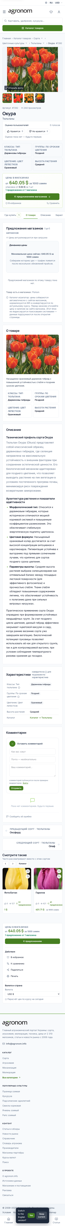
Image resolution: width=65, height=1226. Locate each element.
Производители (10, 1148)
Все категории (10, 1077)
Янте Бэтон (10, 892)
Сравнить (54, 203)
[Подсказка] (19, 687)
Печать (14, 976)
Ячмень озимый (10, 1110)
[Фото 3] (29, 98)
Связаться (7, 1195)
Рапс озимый (9, 1115)
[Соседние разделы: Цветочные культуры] (26, 43)
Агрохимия (8, 1063)
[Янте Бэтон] (17, 878)
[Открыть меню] (4, 11)
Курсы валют (9, 1157)
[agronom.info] (20, 11)
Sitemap (52, 1212)
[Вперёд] (13, 864)
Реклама (6, 1190)
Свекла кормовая (11, 1105)
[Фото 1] (7, 98)
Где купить (12, 215)
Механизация (9, 1067)
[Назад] (5, 864)
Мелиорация (8, 1072)
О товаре (31, 215)
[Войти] (59, 11)
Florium (35, 292)
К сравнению (17, 963)
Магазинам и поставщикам (16, 1185)
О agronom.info (10, 1176)
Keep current (41, 1215)
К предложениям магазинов (30, 196)
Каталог (23, 863)
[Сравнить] (28, 876)
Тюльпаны (36, 43)
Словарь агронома (12, 1143)
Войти (25, 783)
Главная (6, 38)
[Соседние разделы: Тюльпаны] (44, 43)
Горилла (40, 892)
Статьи (56, 1222)
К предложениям (32, 941)
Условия (6, 1212)
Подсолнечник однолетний (16, 1100)
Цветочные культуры (13, 43)
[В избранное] (28, 871)
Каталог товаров (34, 28)
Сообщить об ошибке (20, 816)
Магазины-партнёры (13, 1152)
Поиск (5, 1162)
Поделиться (17, 969)
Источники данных (12, 1180)
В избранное (14, 203)
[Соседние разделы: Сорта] (42, 38)
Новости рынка (10, 1133)
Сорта (37, 38)
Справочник (8, 1138)
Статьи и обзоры (11, 1129)
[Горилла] (48, 878)
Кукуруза (7, 1096)
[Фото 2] (18, 98)
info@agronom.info (16, 1043)
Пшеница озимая (11, 1091)
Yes (31, 1215)
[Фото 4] (40, 98)
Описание (46, 215)
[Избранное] (51, 11)
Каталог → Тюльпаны (41, 717)
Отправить (16, 788)
